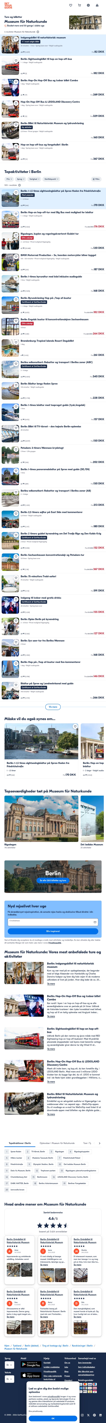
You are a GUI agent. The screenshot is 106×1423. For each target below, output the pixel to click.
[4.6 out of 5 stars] (53, 1225)
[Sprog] (88, 5)
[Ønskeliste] (70, 5)
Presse (67, 1376)
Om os (67, 1363)
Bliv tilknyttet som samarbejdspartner (86, 1373)
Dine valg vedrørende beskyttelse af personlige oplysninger (53, 1381)
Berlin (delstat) (32, 1346)
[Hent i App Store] (31, 1375)
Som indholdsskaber (86, 1367)
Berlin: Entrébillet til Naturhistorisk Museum (18, 1241)
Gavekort (68, 1380)
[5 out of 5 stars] (19, 1246)
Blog (66, 1371)
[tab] (19, 1143)
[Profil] (97, 5)
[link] (53, 45)
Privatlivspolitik (54, 943)
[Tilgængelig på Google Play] (31, 1364)
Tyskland (17, 1346)
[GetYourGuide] (8, 5)
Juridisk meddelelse (52, 1367)
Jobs (66, 1367)
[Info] (37, 31)
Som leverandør (85, 1363)
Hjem (6, 1346)
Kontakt (47, 1363)
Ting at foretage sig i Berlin (55, 1346)
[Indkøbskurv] (79, 5)
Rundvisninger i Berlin (82, 1346)
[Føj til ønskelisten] (16, 39)
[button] (53, 45)
